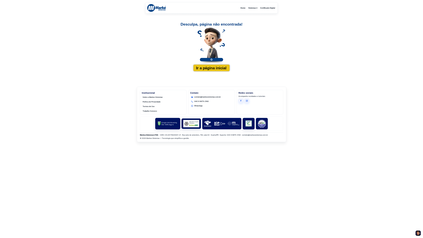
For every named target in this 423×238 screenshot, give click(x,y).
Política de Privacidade (151, 102)
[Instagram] (246, 100)
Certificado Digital (267, 8)
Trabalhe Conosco (150, 111)
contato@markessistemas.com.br (207, 97)
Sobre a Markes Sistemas (153, 97)
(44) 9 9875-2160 (201, 101)
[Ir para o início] (157, 8)
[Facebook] (240, 100)
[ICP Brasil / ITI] (221, 123)
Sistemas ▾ (252, 8)
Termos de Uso (149, 106)
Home (242, 8)
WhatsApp (198, 106)
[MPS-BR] (262, 123)
